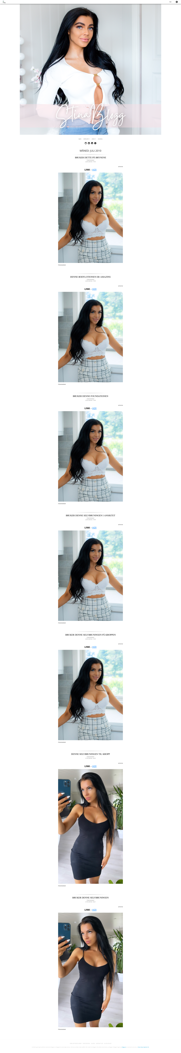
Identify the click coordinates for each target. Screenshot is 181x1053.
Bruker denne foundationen (90, 396)
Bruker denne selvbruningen (90, 897)
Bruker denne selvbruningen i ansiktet (90, 515)
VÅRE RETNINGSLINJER (76, 1043)
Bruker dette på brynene (90, 157)
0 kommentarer (90, 160)
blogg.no (124, 1047)
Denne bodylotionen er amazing (90, 276)
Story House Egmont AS (143, 1047)
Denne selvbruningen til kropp (90, 753)
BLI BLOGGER (107, 1043)
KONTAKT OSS (99, 1043)
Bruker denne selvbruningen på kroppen (90, 634)
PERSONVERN (86, 1043)
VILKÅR (93, 1043)
